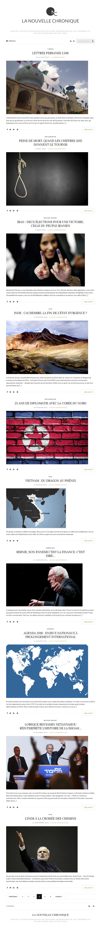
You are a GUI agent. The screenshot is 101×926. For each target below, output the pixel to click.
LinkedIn (10, 906)
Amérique (50, 548)
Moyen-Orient (50, 218)
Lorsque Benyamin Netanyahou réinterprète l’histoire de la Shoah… (50, 726)
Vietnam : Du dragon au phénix (50, 481)
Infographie (50, 136)
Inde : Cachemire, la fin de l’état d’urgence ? (50, 313)
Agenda (50, 629)
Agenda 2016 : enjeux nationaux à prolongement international (50, 635)
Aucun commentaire (57, 148)
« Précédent (12, 896)
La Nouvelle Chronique (50, 915)
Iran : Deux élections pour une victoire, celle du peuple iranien (50, 224)
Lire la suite (88, 129)
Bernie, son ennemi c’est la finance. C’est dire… (50, 554)
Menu (12, 41)
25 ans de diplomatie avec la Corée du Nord (50, 403)
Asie (50, 309)
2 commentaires (58, 57)
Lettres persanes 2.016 (50, 53)
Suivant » (59, 896)
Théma (51, 49)
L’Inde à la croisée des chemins (50, 818)
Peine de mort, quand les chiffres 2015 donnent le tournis (50, 143)
